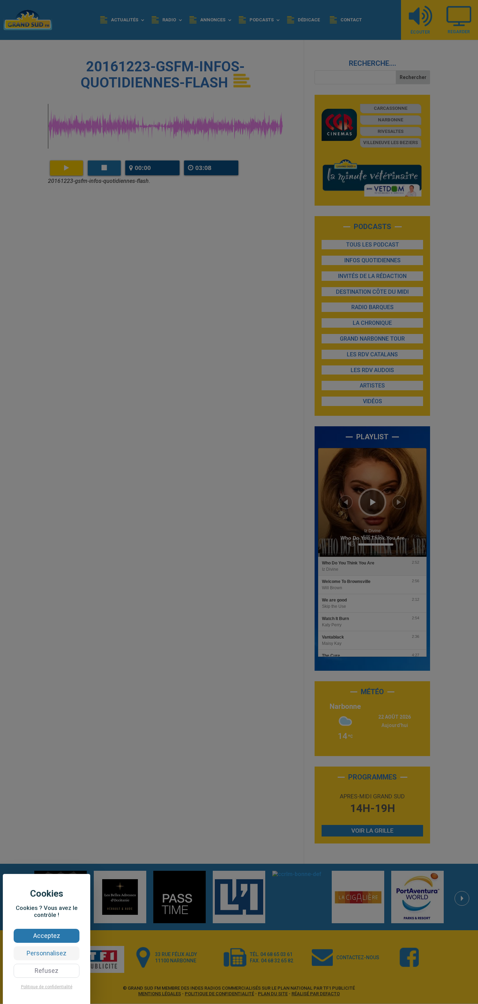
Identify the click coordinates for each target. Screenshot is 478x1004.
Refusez (46, 970)
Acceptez (46, 935)
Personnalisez (46, 953)
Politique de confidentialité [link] (46, 986)
